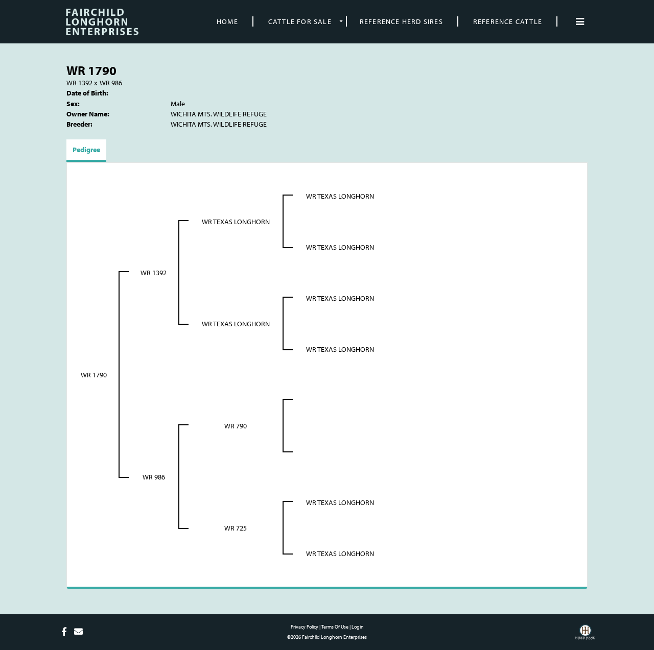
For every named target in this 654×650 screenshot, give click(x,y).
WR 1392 (79, 82)
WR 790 (235, 425)
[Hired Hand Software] (585, 635)
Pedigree (86, 149)
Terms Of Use (334, 626)
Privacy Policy (304, 626)
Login (358, 626)
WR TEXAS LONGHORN (236, 221)
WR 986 (111, 82)
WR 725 (235, 528)
